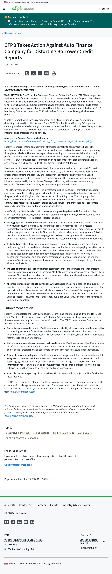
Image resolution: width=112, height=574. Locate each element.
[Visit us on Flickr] (32, 522)
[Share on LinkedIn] (40, 73)
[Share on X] (33, 73)
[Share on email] (46, 73)
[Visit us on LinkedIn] (19, 522)
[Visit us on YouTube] (26, 522)
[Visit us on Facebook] (6, 522)
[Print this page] (54, 73)
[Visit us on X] (13, 522)
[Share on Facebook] (27, 73)
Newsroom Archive (12, 33)
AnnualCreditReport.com (23, 392)
